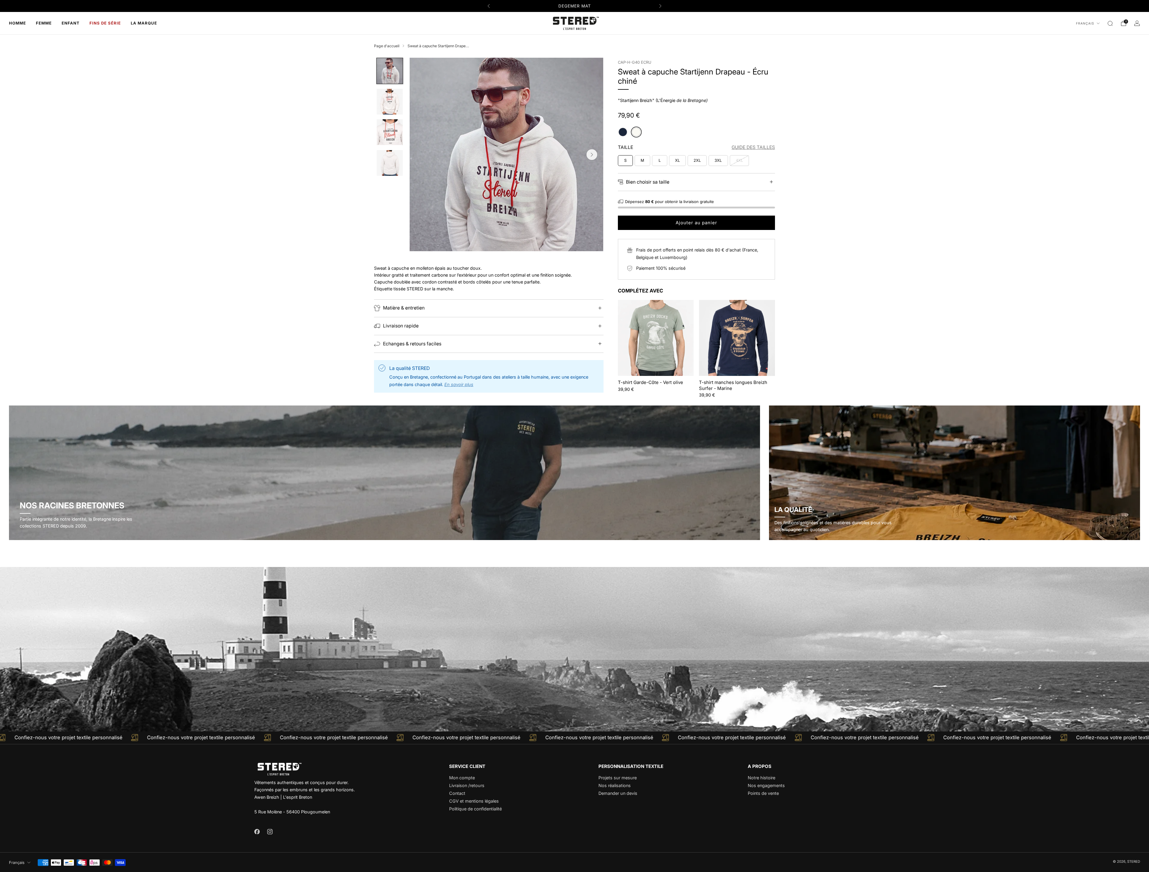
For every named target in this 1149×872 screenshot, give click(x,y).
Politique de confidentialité (475, 808)
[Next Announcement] (660, 6)
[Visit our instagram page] (269, 831)
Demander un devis (617, 793)
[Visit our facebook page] (256, 831)
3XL (718, 160)
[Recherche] (1110, 23)
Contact (457, 793)
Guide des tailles (753, 147)
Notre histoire (761, 777)
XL (677, 160)
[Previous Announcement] (489, 6)
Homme (17, 23)
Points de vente (763, 793)
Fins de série (105, 23)
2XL (697, 160)
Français (1085, 23)
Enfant (71, 23)
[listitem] (574, 6)
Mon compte (462, 777)
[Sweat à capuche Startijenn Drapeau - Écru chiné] (636, 132)
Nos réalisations (614, 785)
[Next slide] (592, 154)
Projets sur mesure (617, 777)
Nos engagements (766, 785)
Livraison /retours (466, 785)
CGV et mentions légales (474, 801)
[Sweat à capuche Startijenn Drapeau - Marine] (623, 132)
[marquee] (574, 737)
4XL (739, 160)
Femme (44, 23)
